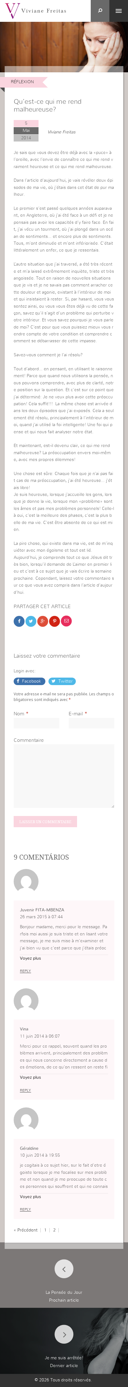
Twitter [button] (65, 681)
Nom (19, 713)
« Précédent (26, 1230)
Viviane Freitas (61, 132)
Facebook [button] (31, 681)
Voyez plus (30, 958)
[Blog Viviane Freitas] (35, 10)
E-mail (76, 713)
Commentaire (29, 740)
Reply (25, 971)
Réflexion (22, 82)
